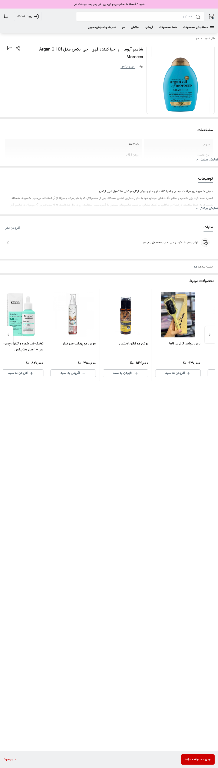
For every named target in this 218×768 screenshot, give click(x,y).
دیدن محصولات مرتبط (197, 759)
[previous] (210, 334)
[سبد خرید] (6, 16)
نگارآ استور (210, 38)
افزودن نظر (12, 228)
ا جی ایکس (127, 66)
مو (197, 38)
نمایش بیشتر (209, 159)
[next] (8, 334)
